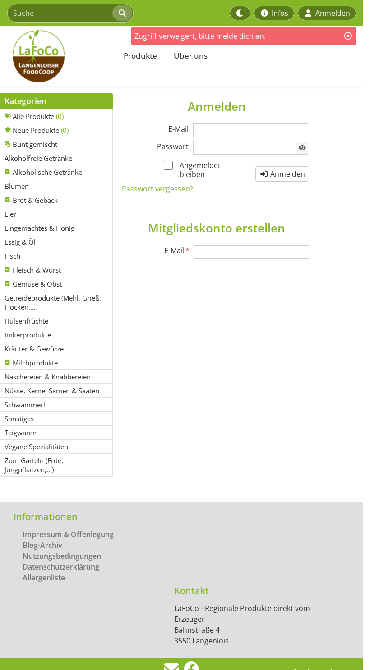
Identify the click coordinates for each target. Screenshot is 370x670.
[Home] (57, 56)
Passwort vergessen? (157, 189)
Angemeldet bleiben (200, 170)
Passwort (173, 146)
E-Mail (178, 129)
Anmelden (286, 174)
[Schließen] (348, 36)
